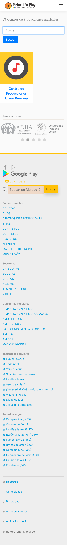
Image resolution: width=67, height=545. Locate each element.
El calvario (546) (15, 465)
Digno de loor (14, 399)
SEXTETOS (10, 238)
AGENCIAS (9, 244)
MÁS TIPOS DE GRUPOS (18, 249)
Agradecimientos (16, 511)
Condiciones (13, 491)
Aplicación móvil (16, 521)
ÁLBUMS (8, 284)
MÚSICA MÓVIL (12, 254)
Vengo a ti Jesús (16, 384)
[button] (22, 140)
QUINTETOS (10, 233)
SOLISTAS (9, 208)
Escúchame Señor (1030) (21, 434)
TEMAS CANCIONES (15, 289)
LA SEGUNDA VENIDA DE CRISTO (24, 329)
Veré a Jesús (13, 369)
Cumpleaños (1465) (18, 419)
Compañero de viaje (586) (22, 455)
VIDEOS (8, 294)
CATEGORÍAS (11, 268)
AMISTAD (9, 334)
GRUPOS (8, 279)
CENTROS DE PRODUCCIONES (22, 218)
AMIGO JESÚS (12, 324)
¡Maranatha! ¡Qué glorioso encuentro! (29, 389)
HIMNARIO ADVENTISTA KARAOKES (25, 313)
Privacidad (12, 501)
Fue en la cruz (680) (18, 439)
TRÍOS (7, 223)
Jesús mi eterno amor (19, 404)
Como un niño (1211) (18, 424)
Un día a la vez (14, 379)
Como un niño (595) (18, 449)
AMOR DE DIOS (12, 319)
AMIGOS (8, 339)
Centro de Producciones (16, 93)
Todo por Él (13, 364)
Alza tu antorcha (15, 394)
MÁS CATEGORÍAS (14, 344)
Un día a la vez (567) (18, 460)
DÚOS (6, 213)
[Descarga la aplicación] (20, 173)
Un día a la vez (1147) (19, 429)
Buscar (10, 39)
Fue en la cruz (14, 358)
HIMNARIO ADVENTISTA (18, 308)
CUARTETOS (11, 228)
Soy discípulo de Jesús (20, 374)
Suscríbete (17, 181)
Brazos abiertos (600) (19, 444)
